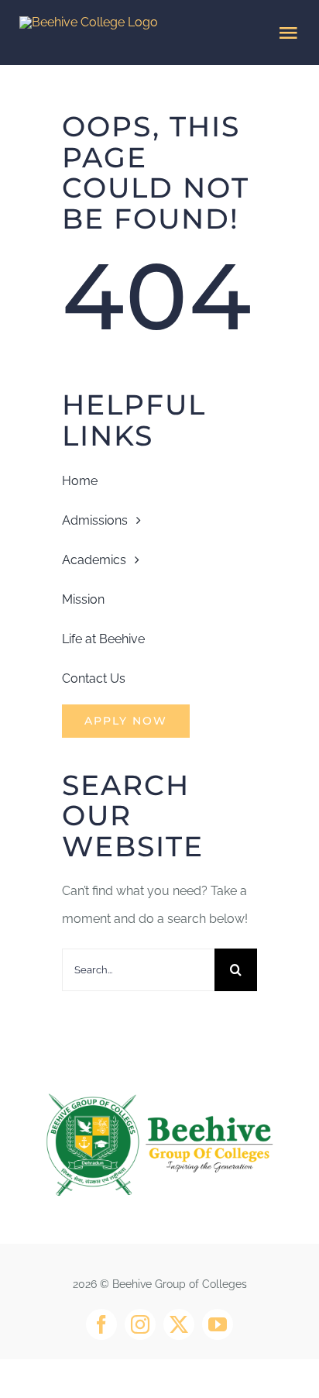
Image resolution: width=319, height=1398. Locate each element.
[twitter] (178, 1324)
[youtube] (217, 1324)
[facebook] (101, 1324)
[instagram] (140, 1324)
